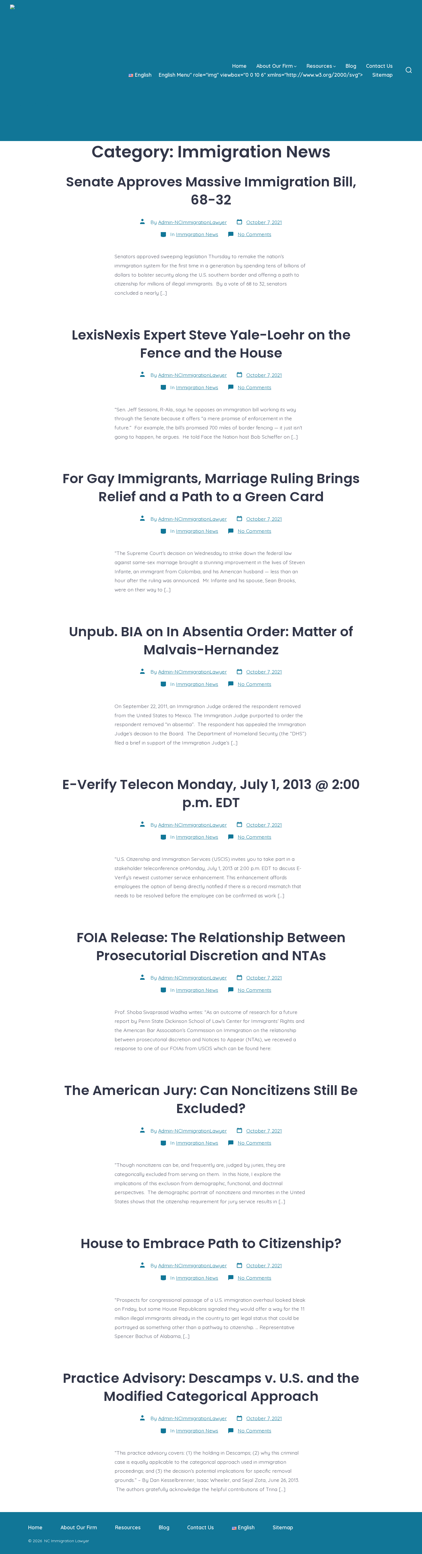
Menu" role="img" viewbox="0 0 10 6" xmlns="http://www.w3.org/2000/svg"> (249, 75)
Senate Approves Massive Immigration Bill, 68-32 (211, 190)
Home (239, 66)
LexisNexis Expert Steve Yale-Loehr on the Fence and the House (211, 343)
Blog (351, 66)
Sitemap (382, 75)
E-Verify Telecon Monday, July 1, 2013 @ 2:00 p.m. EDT (211, 793)
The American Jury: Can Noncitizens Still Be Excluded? (211, 1099)
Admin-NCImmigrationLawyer (192, 222)
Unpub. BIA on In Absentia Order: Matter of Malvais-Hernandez (211, 640)
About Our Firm (274, 66)
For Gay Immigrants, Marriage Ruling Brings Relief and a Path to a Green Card (211, 487)
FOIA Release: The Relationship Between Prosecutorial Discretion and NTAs (211, 946)
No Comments (254, 234)
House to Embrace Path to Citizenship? (211, 1243)
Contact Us (379, 66)
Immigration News (197, 234)
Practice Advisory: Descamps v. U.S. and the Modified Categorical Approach (211, 1387)
